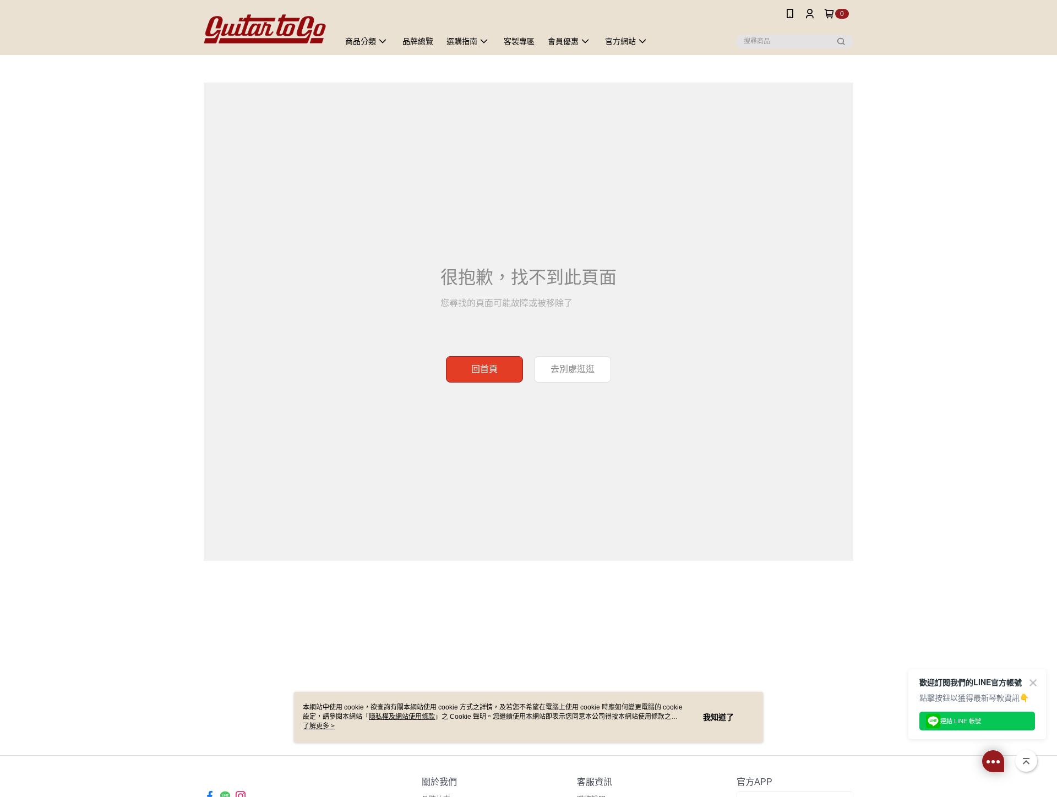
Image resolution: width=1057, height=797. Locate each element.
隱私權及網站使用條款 (402, 716)
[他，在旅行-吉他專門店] (265, 29)
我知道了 (718, 717)
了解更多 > (319, 726)
